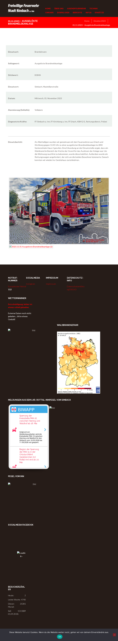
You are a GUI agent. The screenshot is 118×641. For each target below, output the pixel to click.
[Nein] (114, 634)
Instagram (30, 284)
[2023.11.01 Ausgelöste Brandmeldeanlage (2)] (31, 247)
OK (59, 637)
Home (86, 21)
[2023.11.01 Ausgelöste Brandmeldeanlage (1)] (59, 211)
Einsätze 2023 (100, 21)
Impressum (51, 284)
